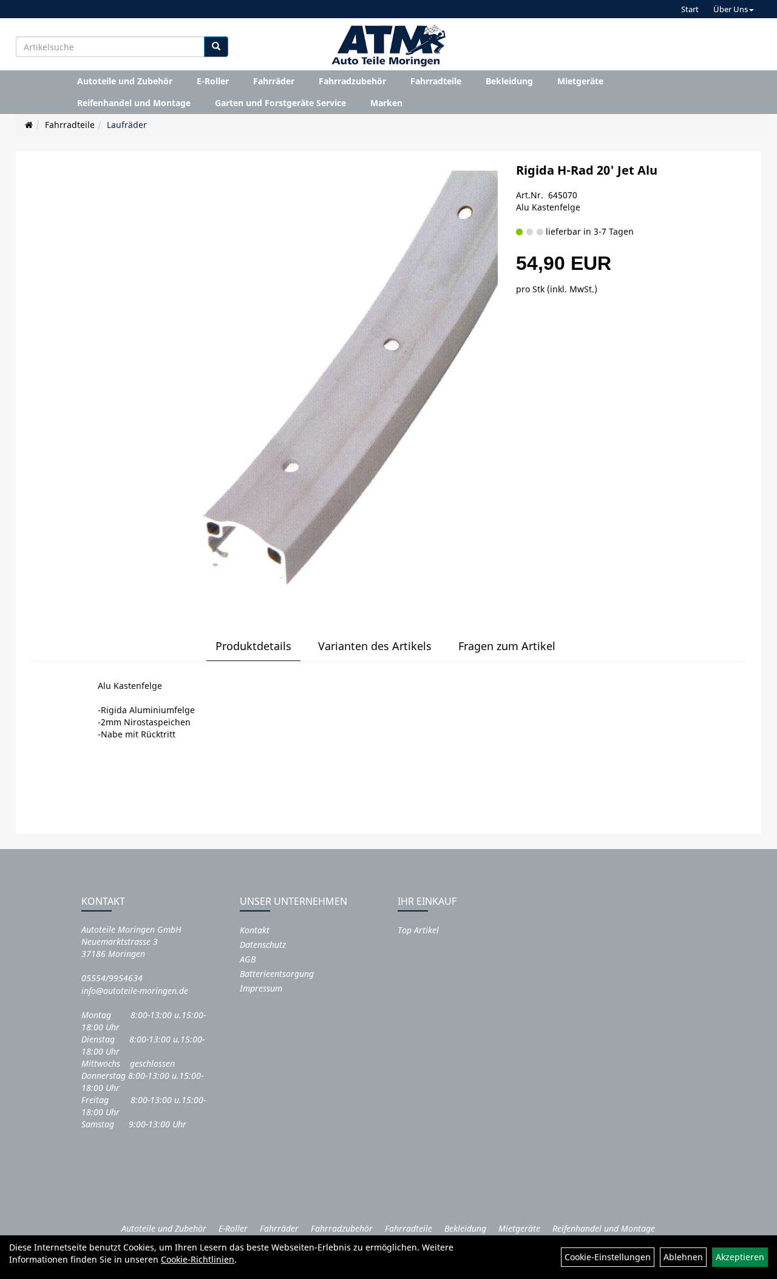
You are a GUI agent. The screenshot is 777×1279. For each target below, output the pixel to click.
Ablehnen (683, 1257)
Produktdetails (253, 646)
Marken (386, 103)
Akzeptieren (740, 1257)
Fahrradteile (435, 81)
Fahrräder (273, 81)
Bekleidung (509, 81)
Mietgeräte (580, 81)
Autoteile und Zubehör (124, 81)
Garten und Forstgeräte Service (280, 103)
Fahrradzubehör (352, 81)
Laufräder (127, 124)
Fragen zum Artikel (506, 646)
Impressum (261, 988)
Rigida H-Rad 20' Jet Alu (586, 170)
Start (690, 9)
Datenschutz (263, 944)
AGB (248, 959)
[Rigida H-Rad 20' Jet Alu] (337, 380)
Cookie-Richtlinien (197, 1259)
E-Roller (213, 81)
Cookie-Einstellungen (608, 1257)
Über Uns (730, 9)
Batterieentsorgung (277, 973)
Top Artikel (418, 930)
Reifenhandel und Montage (134, 103)
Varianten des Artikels (375, 646)
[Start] (29, 124)
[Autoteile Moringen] (388, 45)
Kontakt (255, 930)
